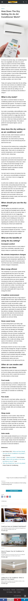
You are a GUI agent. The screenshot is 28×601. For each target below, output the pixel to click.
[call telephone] (26, 2)
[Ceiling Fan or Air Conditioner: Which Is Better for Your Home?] (14, 566)
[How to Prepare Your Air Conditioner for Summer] (14, 540)
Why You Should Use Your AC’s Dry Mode (14, 463)
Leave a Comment (14, 490)
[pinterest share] (7, 497)
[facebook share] (2, 497)
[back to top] (25, 595)
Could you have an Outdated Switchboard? (13, 526)
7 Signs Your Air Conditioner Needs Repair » (16, 477)
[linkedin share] (10, 497)
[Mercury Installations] (12, 2)
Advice (2, 8)
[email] (10, 599)
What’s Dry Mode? (11, 457)
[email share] (5, 497)
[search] (23, 2)
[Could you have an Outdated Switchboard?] (14, 515)
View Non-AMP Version (17, 595)
